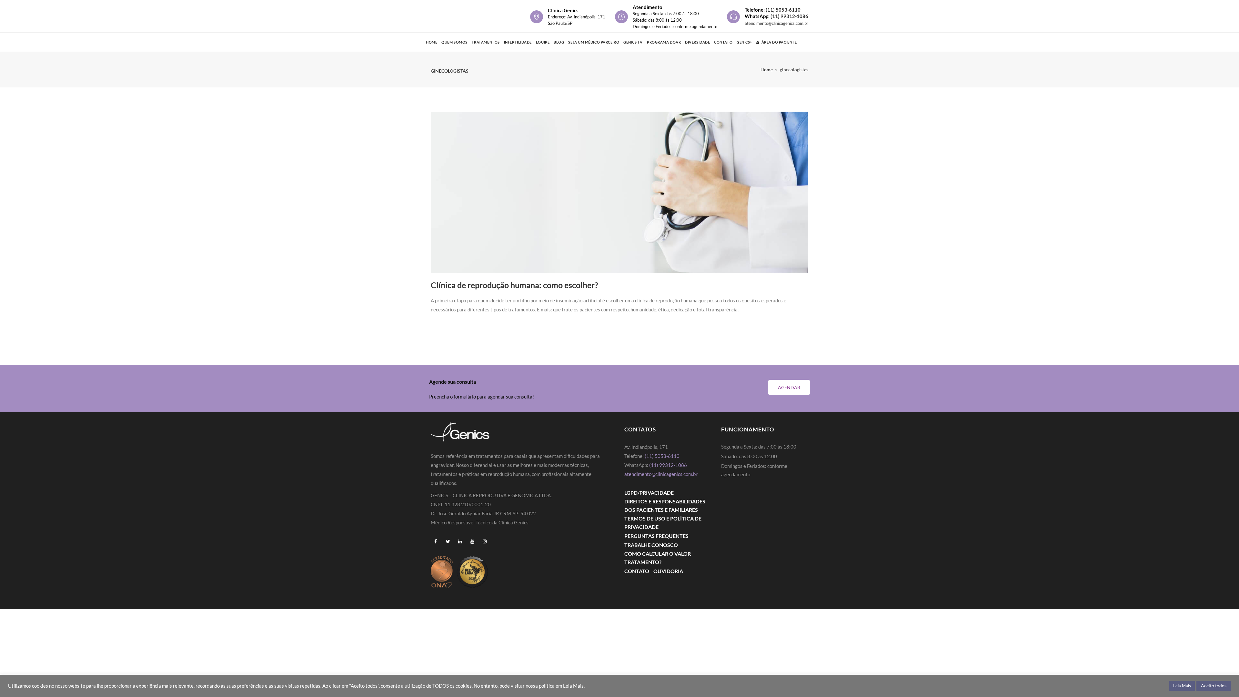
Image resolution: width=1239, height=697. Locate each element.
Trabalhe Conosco (651, 545)
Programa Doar (664, 42)
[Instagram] (484, 541)
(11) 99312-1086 (789, 16)
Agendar (789, 387)
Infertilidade (518, 42)
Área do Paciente (779, 42)
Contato (723, 42)
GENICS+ (744, 42)
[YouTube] (472, 541)
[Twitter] (448, 541)
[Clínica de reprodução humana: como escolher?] (619, 192)
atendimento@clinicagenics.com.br (776, 23)
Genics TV (633, 42)
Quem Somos (454, 42)
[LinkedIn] (460, 541)
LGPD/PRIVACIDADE (649, 493)
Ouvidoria (668, 571)
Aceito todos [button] (1213, 685)
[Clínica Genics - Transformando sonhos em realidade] (461, 16)
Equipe (542, 42)
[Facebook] (435, 541)
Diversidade (697, 42)
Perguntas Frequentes (656, 536)
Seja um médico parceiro (593, 42)
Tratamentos (486, 42)
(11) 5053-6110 (783, 10)
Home (431, 42)
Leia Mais (1182, 685)
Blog (559, 42)
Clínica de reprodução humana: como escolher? (514, 285)
